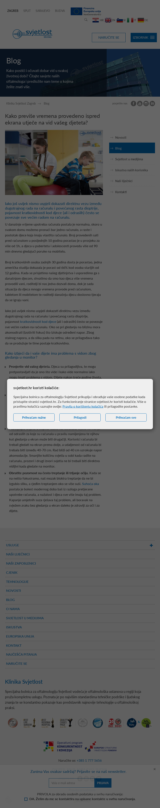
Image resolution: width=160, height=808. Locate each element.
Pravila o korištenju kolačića (82, 406)
